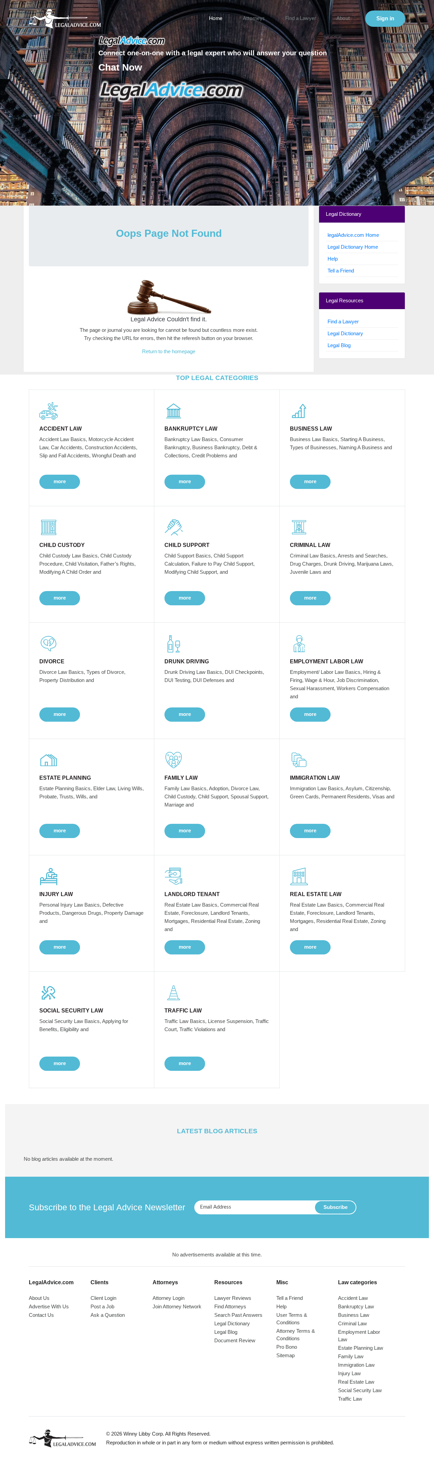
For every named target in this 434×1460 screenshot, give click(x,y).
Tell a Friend (341, 270)
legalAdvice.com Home (353, 235)
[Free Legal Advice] (171, 91)
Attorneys (254, 18)
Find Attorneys (230, 1306)
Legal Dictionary (345, 333)
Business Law (353, 1315)
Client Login (103, 1298)
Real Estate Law (356, 1382)
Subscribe (335, 1207)
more (60, 481)
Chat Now (120, 67)
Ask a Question (108, 1315)
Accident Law (353, 1298)
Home (215, 18)
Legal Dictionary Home (353, 247)
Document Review (234, 1340)
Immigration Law (356, 1365)
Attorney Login (168, 1298)
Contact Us (41, 1315)
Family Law (350, 1356)
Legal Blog (339, 345)
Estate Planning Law (360, 1348)
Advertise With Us (49, 1306)
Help (333, 259)
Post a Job (102, 1306)
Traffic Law (350, 1399)
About (343, 18)
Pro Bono (286, 1347)
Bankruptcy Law (356, 1306)
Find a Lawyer (300, 18)
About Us (39, 1298)
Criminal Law (352, 1323)
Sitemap (285, 1355)
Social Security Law (360, 1390)
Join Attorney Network (177, 1306)
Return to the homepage (168, 351)
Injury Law (349, 1373)
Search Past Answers (238, 1315)
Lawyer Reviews (232, 1298)
